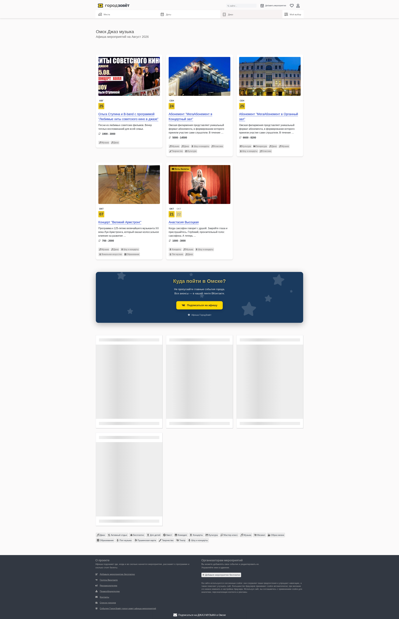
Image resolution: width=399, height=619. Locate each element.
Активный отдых (118, 535)
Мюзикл (261, 535)
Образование (133, 254)
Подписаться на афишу (202, 305)
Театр (182, 540)
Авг (101, 100)
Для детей (154, 535)
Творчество (177, 151)
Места (107, 14)
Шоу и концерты (201, 146)
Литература (261, 146)
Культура (192, 151)
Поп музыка (177, 254)
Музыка (105, 142)
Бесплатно (138, 535)
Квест (169, 535)
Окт (101, 209)
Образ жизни (277, 535)
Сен (171, 100)
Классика (218, 146)
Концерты (176, 249)
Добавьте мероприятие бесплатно (222, 575)
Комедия (182, 535)
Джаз (230, 14)
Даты (168, 14)
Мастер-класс (230, 535)
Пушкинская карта (146, 540)
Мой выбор (295, 14)
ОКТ (171, 209)
